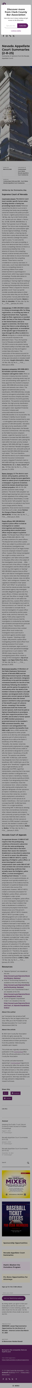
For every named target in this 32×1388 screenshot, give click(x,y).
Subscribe (22, 26)
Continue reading (16, 31)
